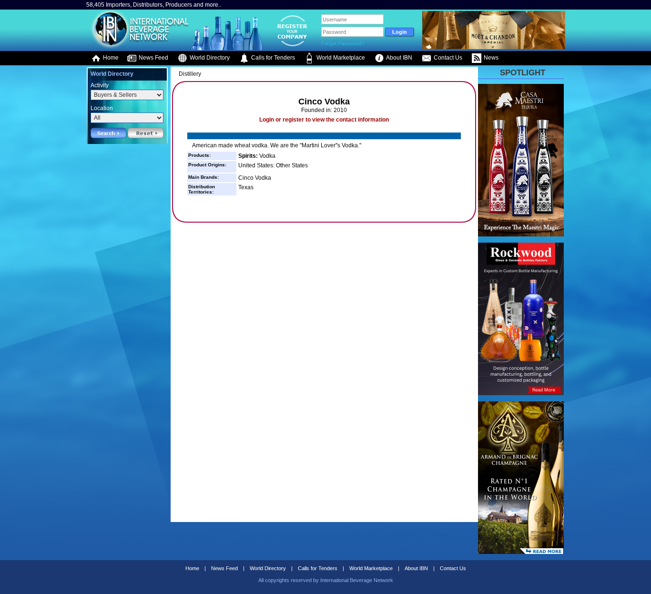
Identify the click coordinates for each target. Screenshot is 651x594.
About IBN (398, 57)
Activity (100, 85)
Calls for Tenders (272, 57)
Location (102, 108)
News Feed (152, 57)
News (490, 57)
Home (110, 57)
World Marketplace (340, 57)
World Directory (209, 57)
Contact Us (447, 57)
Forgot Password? (342, 43)
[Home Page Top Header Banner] (493, 47)
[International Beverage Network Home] (138, 47)
